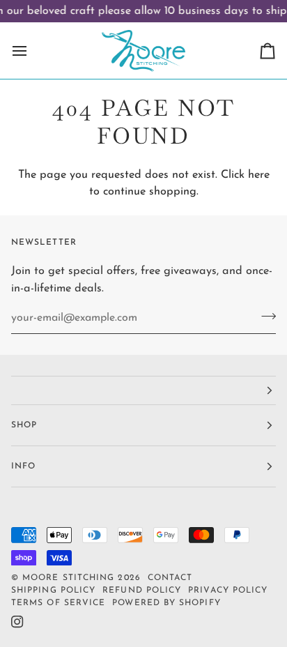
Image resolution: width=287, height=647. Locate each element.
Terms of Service (58, 603)
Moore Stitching (68, 578)
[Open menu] (32, 50)
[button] (143, 390)
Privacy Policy (227, 590)
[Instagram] (17, 622)
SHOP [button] (24, 425)
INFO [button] (23, 466)
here (259, 175)
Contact (170, 578)
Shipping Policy (53, 590)
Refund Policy (141, 590)
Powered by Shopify (166, 603)
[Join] (264, 316)
